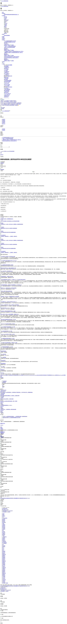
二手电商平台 (4, 536)
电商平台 (3, 540)
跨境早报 (11, 14)
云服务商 (3, 529)
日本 (52, 375)
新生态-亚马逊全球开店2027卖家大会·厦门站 (9, 140)
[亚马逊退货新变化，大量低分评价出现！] (33, 275)
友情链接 (7, 498)
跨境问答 (3, 521)
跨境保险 (3, 534)
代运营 (3, 535)
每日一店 (17, 14)
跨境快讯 (14, 14)
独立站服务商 (4, 542)
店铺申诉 (3, 533)
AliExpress (19, 375)
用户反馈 (13, 498)
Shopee (32, 375)
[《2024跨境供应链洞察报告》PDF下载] (33, 345)
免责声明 (10, 498)
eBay (33, 375)
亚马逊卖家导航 (4, 508)
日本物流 (3, 580)
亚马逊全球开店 (2, 360)
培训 (3, 544)
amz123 (1, 151)
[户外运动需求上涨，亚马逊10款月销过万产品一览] (33, 300)
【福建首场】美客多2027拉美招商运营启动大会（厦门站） (11, 139)
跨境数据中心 (2, 369)
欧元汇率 (3, 565)
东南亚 (40, 375)
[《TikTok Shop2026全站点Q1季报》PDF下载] (33, 333)
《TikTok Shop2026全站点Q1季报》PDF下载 (7, 334)
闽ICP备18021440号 (5, 509)
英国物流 (3, 562)
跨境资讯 (1, 375)
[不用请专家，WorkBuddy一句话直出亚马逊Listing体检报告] (33, 295)
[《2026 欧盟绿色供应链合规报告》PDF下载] (33, 337)
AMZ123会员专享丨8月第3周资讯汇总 (6, 271)
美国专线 (3, 556)
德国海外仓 (4, 573)
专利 (13, 375)
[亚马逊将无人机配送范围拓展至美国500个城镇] (33, 310)
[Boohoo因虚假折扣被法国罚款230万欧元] (33, 263)
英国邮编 (3, 557)
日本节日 (3, 578)
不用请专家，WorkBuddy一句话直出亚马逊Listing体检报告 (9, 296)
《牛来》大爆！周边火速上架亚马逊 (6, 291)
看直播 (3, 61)
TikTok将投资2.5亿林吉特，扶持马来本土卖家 (7, 256)
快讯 (42, 375)
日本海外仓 (4, 579)
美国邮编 (3, 551)
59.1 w (3, 387)
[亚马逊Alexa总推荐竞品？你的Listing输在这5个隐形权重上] (33, 303)
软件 (3, 547)
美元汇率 (3, 552)
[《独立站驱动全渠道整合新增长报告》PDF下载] (33, 318)
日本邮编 (3, 576)
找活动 (3, 39)
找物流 (3, 37)
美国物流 (3, 555)
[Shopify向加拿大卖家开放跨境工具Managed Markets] (33, 259)
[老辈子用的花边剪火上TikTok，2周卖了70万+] (33, 306)
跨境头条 (3, 13)
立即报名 (5, 50)
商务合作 (25, 498)
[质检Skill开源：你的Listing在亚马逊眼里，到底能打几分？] (33, 313)
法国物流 (3, 568)
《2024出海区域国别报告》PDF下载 (6, 331)
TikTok (8, 375)
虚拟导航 (3, 519)
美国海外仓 (4, 554)
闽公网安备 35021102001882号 (8, 510)
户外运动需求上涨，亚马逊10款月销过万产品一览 (8, 301)
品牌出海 (56, 375)
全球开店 (3, 15)
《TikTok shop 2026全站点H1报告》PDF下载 (7, 323)
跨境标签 (4, 498)
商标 (16, 375)
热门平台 (5, 16)
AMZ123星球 (2, 366)
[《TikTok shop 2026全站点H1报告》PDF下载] (33, 322)
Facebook (35, 375)
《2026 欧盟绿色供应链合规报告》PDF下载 (7, 338)
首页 (3, 12)
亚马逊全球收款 (11, 151)
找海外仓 (3, 38)
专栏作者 (19, 498)
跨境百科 (5, 14)
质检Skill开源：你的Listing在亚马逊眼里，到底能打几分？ (9, 314)
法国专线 (3, 569)
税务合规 (3, 532)
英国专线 (3, 563)
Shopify (59, 375)
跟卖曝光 (8, 35)
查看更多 (5, 33)
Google (62, 375)
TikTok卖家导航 (4, 518)
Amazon (4, 375)
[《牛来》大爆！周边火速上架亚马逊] (33, 290)
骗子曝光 (5, 35)
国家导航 (3, 520)
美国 (6, 375)
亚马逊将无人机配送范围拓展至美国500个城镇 (7, 311)
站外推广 (3, 531)
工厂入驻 (28, 498)
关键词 (22, 375)
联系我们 (22, 498)
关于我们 (1, 498)
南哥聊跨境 (2, 169)
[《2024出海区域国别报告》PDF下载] (33, 330)
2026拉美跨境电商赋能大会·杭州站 (7, 137)
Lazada (30, 375)
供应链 (44, 375)
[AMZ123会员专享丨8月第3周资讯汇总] (33, 270)
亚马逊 (4, 151)
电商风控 (3, 525)
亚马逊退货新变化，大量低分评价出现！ (6, 276)
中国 (14, 375)
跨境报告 (8, 14)
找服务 (3, 36)
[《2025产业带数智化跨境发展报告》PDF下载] (33, 325)
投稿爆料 (16, 498)
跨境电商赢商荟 (2, 363)
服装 (50, 375)
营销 (17, 375)
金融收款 (3, 546)
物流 (11, 375)
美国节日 (3, 553)
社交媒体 (64, 375)
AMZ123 (54, 375)
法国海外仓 (4, 567)
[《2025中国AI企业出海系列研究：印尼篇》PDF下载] (33, 341)
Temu (24, 375)
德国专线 (3, 575)
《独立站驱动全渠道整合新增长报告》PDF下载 (8, 319)
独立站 (38, 375)
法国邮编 (3, 564)
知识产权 (46, 375)
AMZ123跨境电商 (3, 357)
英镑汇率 (3, 558)
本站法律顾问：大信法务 (4, 591)
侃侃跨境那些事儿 (3, 351)
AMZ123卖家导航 (3, 354)
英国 (49, 375)
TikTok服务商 (4, 543)
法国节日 (3, 566)
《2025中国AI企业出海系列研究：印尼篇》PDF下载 (8, 342)
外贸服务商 (4, 541)
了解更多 (8, 50)
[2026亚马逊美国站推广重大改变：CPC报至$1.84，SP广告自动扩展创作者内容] (33, 278)
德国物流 (3, 574)
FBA (28, 375)
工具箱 (3, 63)
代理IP (3, 523)
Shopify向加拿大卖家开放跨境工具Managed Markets (8, 260)
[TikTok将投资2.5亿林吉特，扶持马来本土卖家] (33, 255)
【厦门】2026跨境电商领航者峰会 (7, 138)
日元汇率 (3, 577)
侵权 (10, 375)
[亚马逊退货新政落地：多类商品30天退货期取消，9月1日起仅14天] (33, 283)
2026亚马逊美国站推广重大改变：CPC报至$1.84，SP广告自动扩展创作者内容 (12, 279)
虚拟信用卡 (4, 522)
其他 (3, 530)
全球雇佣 (3, 524)
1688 (7, 151)
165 (2, 385)
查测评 (3, 34)
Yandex (26, 375)
